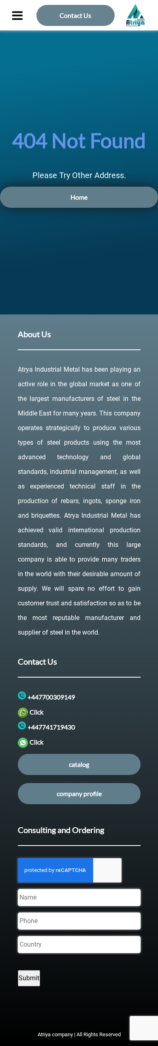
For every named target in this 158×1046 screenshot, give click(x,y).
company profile (79, 793)
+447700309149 (51, 697)
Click (36, 712)
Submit (29, 978)
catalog (79, 764)
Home (79, 197)
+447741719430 (51, 727)
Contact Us (75, 15)
